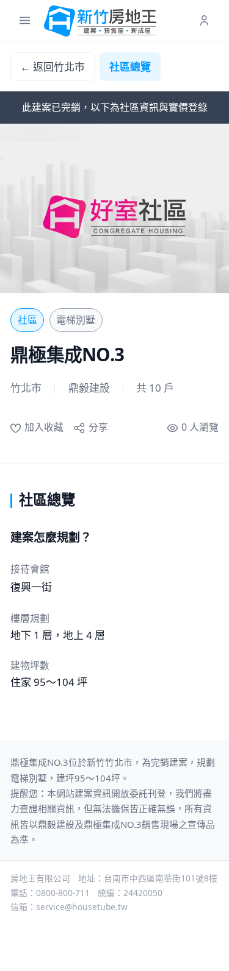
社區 (27, 320)
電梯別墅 (75, 320)
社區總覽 (130, 67)
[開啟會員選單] (204, 21)
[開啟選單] (24, 21)
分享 (98, 427)
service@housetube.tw (82, 907)
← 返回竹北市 (52, 67)
